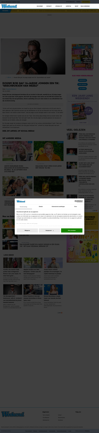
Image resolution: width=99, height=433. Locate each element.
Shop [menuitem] (76, 6)
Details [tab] (41, 206)
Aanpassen (49, 230)
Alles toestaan (72, 230)
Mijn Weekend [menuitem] (85, 6)
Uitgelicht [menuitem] (58, 6)
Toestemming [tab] (23, 206)
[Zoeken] (96, 6)
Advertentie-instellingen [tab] (58, 206)
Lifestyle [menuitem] (68, 6)
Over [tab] (75, 206)
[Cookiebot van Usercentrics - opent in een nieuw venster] (76, 201)
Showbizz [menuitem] (40, 6)
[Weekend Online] (9, 6)
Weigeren (27, 230)
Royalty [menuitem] (49, 6)
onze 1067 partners (25, 214)
